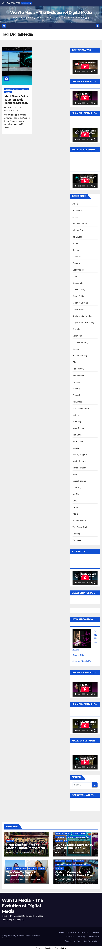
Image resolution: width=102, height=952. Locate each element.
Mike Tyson (78, 441)
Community (78, 283)
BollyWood (77, 237)
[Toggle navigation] (50, 26)
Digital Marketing (80, 303)
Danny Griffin (78, 296)
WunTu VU (70, 937)
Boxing (76, 250)
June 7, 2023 (12, 107)
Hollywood (77, 402)
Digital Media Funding (83, 316)
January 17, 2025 (15, 852)
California (77, 257)
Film (74, 362)
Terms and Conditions (44, 948)
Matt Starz (77, 435)
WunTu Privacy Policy (73, 941)
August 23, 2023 (64, 880)
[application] (85, 67)
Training (76, 534)
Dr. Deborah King (80, 342)
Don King (77, 329)
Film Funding (9, 89)
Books (75, 243)
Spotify (76, 649)
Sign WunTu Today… (91, 941)
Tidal (82, 655)
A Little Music (83, 932)
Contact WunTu (93, 937)
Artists (75, 217)
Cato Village (78, 270)
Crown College (79, 290)
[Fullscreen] (95, 71)
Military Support (22, 89)
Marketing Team (33, 852)
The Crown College (81, 527)
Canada (76, 263)
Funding (76, 382)
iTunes (75, 655)
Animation (77, 210)
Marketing (77, 422)
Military (76, 448)
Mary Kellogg (78, 428)
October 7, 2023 (65, 852)
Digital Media (79, 309)
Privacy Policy (60, 948)
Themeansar (6, 938)
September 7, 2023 (16, 880)
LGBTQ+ (76, 415)
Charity (76, 276)
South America (79, 521)
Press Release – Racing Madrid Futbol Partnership (25, 846)
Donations (77, 336)
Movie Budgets (79, 461)
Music (75, 474)
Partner (8, 92)
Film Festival (78, 369)
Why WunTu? (71, 932)
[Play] (76, 71)
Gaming (76, 389)
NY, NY (76, 494)
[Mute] (92, 71)
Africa (75, 204)
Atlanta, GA (78, 230)
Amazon (76, 661)
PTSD (75, 514)
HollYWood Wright (81, 408)
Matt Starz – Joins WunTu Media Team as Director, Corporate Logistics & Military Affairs (16, 104)
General (76, 395)
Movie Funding (79, 468)
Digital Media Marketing (83, 323)
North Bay (77, 488)
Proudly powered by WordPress (13, 936)
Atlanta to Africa (80, 224)
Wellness (77, 540)
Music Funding (79, 481)
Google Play (86, 661)
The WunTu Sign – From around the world (23, 873)
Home (61, 932)
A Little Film (95, 932)
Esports (76, 349)
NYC (75, 501)
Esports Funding (80, 356)
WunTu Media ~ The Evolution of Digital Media (51, 12)
